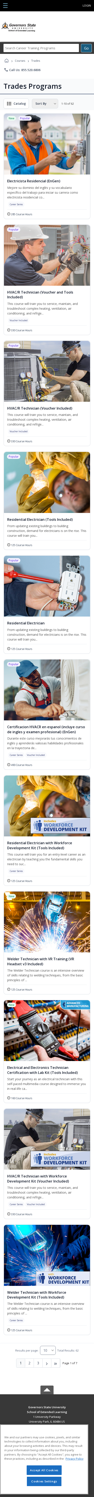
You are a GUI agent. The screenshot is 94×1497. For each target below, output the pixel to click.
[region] (44, 1459)
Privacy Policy (75, 1459)
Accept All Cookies (44, 1470)
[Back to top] (47, 1410)
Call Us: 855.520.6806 (22, 70)
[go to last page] (55, 1363)
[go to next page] (47, 1363)
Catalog (20, 103)
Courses (20, 61)
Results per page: (26, 1350)
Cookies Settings (44, 1481)
